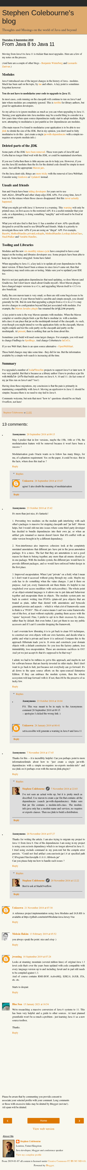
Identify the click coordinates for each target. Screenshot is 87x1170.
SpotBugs (30, 340)
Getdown (22, 176)
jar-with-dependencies (55, 134)
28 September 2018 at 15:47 (49, 480)
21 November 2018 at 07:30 (38, 907)
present (21, 331)
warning (68, 207)
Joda (31, 369)
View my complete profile (28, 1154)
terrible (57, 102)
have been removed (35, 151)
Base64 (6, 233)
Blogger (50, 1165)
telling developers (37, 191)
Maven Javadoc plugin (26, 308)
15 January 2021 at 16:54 (36, 1004)
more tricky (42, 173)
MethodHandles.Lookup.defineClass (63, 233)
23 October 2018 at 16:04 (50, 701)
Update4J (35, 176)
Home (43, 1120)
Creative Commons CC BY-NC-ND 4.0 (67, 1161)
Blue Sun (17, 1004)
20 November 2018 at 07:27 (41, 833)
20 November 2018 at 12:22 (65, 880)
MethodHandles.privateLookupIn (27, 233)
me (40, 84)
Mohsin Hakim (20, 934)
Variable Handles (28, 236)
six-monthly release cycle (36, 251)
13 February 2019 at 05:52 (43, 933)
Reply (15, 466)
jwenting (17, 956)
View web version (43, 1129)
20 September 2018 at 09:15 (41, 434)
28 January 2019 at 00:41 (47, 725)
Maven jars (38, 167)
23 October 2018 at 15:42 (39, 508)
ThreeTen (39, 369)
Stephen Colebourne (33, 788)
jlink (4, 130)
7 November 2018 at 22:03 (64, 788)
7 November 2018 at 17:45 (40, 752)
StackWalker (8, 236)
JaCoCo (66, 340)
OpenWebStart (65, 346)
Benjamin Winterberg (52, 63)
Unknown (27, 481)
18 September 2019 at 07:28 (37, 956)
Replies (19, 473)
